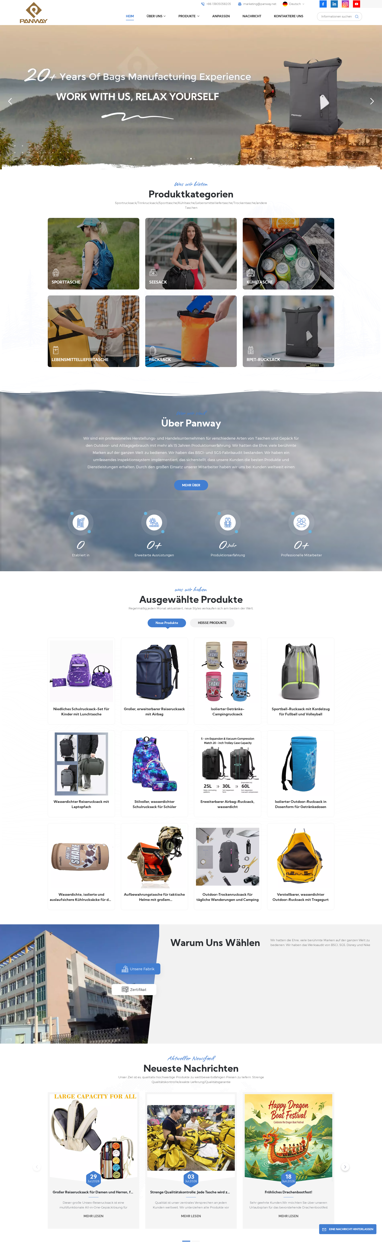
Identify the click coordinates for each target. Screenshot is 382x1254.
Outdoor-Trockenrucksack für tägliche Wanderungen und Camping (227, 897)
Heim (130, 16)
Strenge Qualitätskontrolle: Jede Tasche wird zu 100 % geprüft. (191, 1192)
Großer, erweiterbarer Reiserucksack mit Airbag (154, 711)
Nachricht (252, 16)
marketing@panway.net (259, 4)
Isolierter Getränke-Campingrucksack (227, 711)
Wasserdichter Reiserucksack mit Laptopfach (81, 804)
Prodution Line (208, 1017)
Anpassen (221, 16)
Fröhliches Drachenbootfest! (288, 1192)
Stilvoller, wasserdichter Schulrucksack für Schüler (154, 804)
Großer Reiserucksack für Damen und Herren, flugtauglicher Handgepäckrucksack (93, 1192)
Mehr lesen (93, 1216)
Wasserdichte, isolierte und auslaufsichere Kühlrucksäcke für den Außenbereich (81, 898)
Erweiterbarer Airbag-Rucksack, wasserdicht (227, 804)
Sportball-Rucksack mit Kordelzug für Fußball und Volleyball (301, 711)
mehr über (191, 485)
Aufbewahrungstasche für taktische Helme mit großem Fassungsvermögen (154, 898)
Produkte (187, 16)
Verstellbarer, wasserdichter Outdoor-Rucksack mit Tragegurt (301, 897)
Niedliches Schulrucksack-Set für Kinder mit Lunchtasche (81, 711)
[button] (188, 158)
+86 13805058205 (219, 4)
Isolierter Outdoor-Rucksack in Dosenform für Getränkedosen (300, 804)
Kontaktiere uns (288, 16)
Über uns (155, 16)
